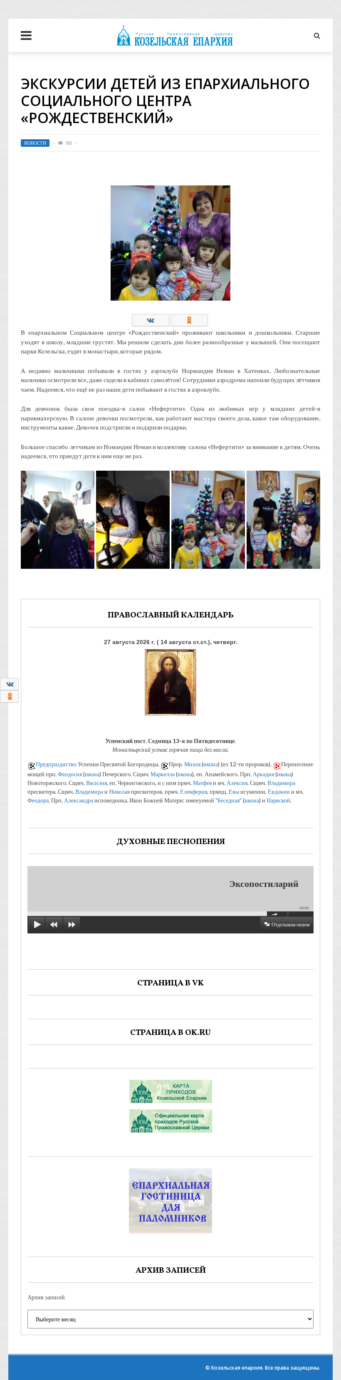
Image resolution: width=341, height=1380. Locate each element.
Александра (78, 800)
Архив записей (46, 1297)
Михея (192, 764)
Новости (35, 143)
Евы (234, 791)
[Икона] (170, 680)
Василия (96, 782)
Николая (119, 791)
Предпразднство (56, 764)
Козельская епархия (236, 1367)
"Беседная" (228, 800)
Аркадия (263, 774)
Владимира (281, 782)
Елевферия (193, 791)
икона (210, 764)
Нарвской (278, 800)
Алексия (237, 782)
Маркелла (163, 774)
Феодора (38, 800)
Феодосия (70, 774)
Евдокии (279, 791)
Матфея (202, 782)
